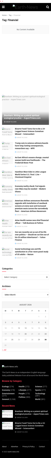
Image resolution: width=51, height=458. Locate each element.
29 (39, 340)
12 (19, 328)
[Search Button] (47, 7)
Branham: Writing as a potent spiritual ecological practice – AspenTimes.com (22, 117)
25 (12, 340)
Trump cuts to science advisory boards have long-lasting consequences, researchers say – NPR (31, 145)
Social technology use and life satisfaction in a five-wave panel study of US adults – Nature (31, 251)
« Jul (4, 350)
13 (26, 328)
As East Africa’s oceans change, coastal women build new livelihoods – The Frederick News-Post (32, 160)
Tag (10, 15)
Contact (42, 447)
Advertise (14, 447)
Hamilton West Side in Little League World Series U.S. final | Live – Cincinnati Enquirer (30, 174)
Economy (6, 390)
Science (38, 386)
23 (46, 334)
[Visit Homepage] (25, 7)
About (4, 447)
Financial (17, 15)
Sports (38, 390)
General (5, 399)
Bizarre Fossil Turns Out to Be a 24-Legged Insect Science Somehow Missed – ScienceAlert (30, 131)
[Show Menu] (3, 7)
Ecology (5, 386)
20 (26, 334)
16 (46, 328)
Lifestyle (22, 390)
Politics (22, 397)
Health (21, 386)
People (22, 393)
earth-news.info (13, 452)
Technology (40, 393)
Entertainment (8, 393)
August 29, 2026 (10, 122)
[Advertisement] (25, 64)
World (37, 399)
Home (4, 15)
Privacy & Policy (28, 447)
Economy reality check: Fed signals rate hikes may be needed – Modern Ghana (30, 189)
